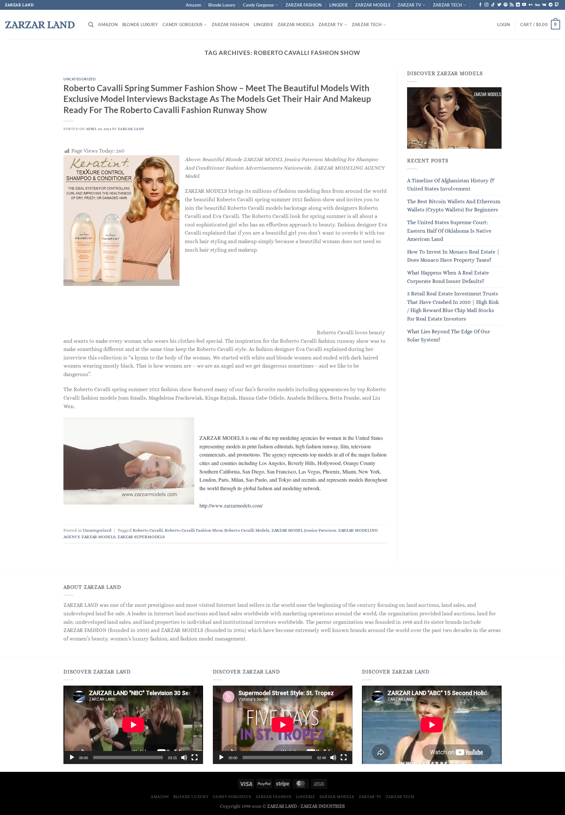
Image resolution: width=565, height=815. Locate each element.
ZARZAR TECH (447, 5)
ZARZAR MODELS (372, 5)
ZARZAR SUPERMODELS (141, 536)
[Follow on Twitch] (557, 5)
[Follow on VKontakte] (544, 5)
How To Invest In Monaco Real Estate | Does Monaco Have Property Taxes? (453, 256)
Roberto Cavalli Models (246, 530)
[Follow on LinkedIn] (518, 5)
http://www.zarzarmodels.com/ (231, 505)
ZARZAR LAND (40, 24)
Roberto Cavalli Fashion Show (193, 530)
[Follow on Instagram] (486, 5)
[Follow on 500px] (537, 5)
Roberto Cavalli (148, 530)
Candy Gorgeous (258, 5)
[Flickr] (531, 5)
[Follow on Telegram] (551, 5)
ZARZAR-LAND (131, 129)
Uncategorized (79, 79)
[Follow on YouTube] (524, 5)
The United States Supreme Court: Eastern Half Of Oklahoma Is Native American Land (449, 230)
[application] (133, 725)
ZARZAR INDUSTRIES (322, 806)
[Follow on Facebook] (480, 5)
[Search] (91, 24)
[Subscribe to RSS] (512, 5)
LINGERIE (338, 5)
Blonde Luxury (221, 5)
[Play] (72, 757)
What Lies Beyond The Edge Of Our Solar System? (448, 335)
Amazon (193, 5)
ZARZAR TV (409, 5)
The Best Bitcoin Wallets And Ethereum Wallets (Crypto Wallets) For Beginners (453, 205)
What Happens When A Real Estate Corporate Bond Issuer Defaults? (448, 277)
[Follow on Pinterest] (505, 5)
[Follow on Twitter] (499, 5)
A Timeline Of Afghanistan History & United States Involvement (451, 184)
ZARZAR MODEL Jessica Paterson (303, 530)
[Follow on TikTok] (493, 5)
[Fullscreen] (194, 757)
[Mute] (184, 757)
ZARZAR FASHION (303, 5)
